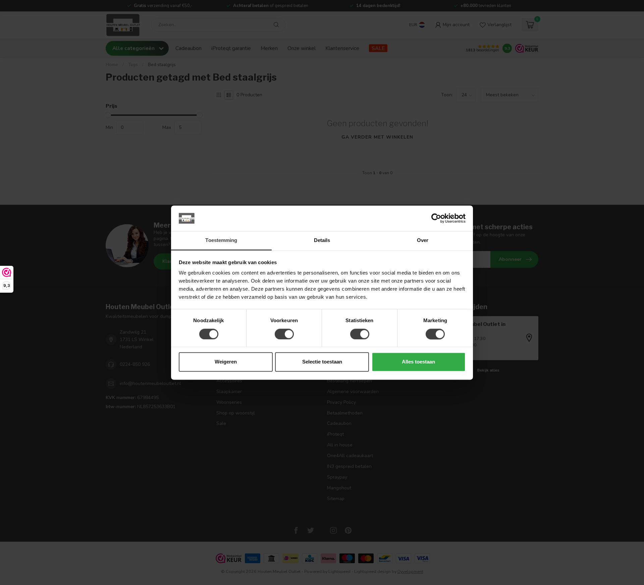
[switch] (284, 334)
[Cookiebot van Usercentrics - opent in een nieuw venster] (436, 218)
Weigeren (226, 362)
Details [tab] (322, 240)
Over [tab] (422, 240)
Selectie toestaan (322, 362)
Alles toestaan (418, 362)
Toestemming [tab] (221, 240)
